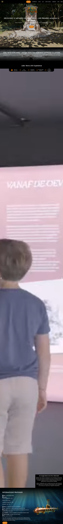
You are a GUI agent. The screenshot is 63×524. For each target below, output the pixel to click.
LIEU (43, 1)
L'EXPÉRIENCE (34, 1)
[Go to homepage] (5, 2)
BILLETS (5, 522)
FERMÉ (28, 1)
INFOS (39, 1)
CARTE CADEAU (48, 1)
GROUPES (54, 1)
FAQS (58, 1)
